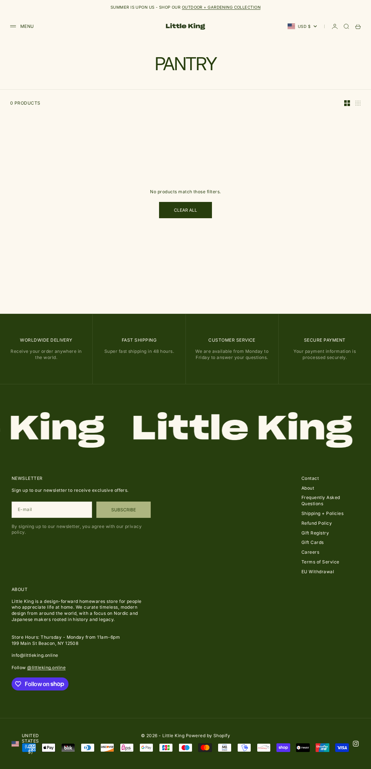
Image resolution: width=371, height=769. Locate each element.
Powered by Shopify (208, 735)
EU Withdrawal (317, 571)
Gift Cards (312, 542)
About (307, 488)
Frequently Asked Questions (320, 500)
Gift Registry (315, 533)
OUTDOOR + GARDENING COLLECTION (221, 7)
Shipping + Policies (322, 513)
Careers (310, 552)
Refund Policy (316, 523)
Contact (310, 478)
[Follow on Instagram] (355, 743)
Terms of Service (320, 562)
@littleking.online (46, 667)
